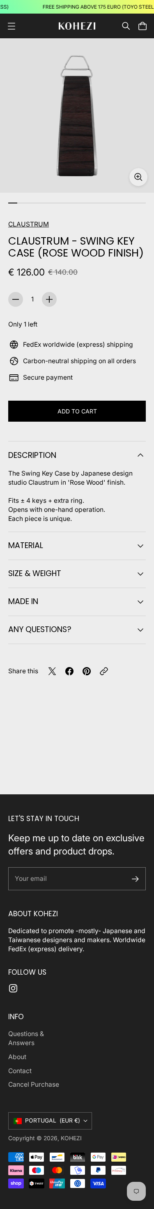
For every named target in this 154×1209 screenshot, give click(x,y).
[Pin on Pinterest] (86, 671)
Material (25, 545)
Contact (20, 1071)
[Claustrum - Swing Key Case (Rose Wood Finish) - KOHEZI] (77, 115)
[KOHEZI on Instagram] (13, 988)
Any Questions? (39, 629)
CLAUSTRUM (28, 224)
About (17, 1057)
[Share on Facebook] (69, 671)
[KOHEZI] (77, 26)
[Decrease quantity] (15, 299)
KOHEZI (71, 1138)
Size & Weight (34, 573)
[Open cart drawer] (142, 26)
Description (32, 455)
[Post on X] (52, 671)
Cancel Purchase (33, 1084)
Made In (23, 601)
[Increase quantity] (49, 299)
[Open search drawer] (126, 26)
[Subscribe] (135, 879)
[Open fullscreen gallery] (138, 177)
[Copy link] (104, 671)
